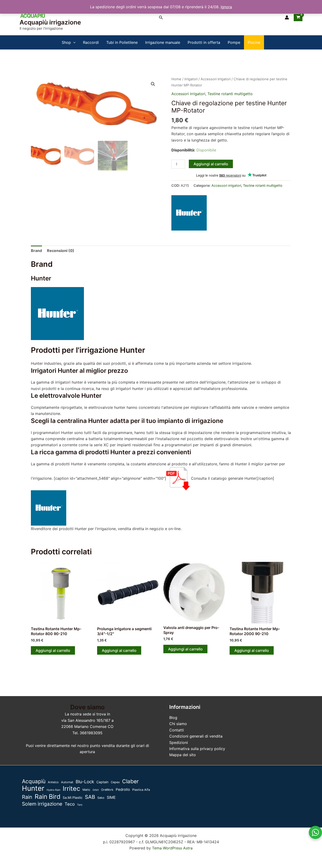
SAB (90, 797)
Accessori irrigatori (216, 79)
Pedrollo (123, 789)
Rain (27, 797)
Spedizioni (178, 742)
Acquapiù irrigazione (50, 22)
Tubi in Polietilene (122, 42)
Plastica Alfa (141, 789)
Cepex (115, 782)
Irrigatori (191, 79)
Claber (130, 781)
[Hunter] (189, 213)
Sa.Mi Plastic (73, 797)
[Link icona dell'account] (287, 17)
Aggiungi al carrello (211, 164)
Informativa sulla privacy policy (197, 748)
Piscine (254, 42)
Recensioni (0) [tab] (60, 250)
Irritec (71, 788)
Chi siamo (178, 723)
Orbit (96, 789)
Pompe (234, 42)
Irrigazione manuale (162, 42)
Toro (79, 804)
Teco (70, 804)
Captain (102, 782)
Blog (173, 717)
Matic (86, 789)
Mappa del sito (182, 754)
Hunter (33, 788)
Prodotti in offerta (204, 42)
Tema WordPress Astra (172, 848)
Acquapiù (33, 781)
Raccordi (91, 42)
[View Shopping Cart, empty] (298, 17)
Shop (66, 42)
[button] (161, 17)
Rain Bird (47, 796)
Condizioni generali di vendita (196, 736)
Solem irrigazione (42, 804)
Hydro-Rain (53, 789)
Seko (100, 797)
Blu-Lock (85, 781)
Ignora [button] (226, 6)
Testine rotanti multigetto (230, 93)
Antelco (53, 782)
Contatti (176, 730)
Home (176, 79)
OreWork (107, 789)
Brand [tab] (36, 250)
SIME (111, 797)
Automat (67, 782)
